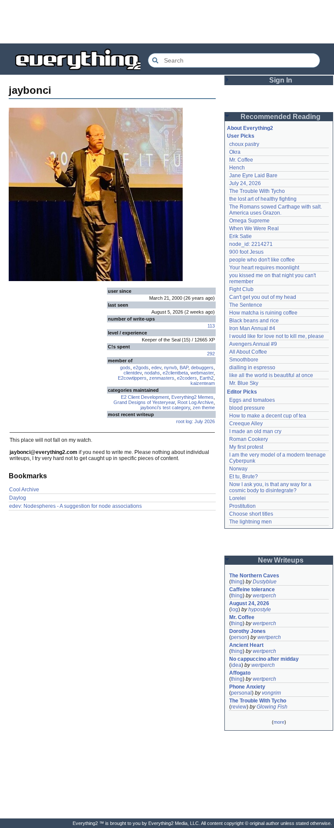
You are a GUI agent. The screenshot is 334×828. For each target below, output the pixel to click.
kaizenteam (202, 383)
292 (211, 353)
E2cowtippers (132, 378)
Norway (238, 469)
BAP (184, 367)
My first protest (246, 447)
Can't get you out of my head (262, 297)
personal (241, 693)
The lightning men (250, 522)
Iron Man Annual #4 (252, 328)
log (234, 609)
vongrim (271, 693)
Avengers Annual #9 (253, 344)
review (239, 707)
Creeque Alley (246, 424)
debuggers (202, 367)
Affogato (239, 673)
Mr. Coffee (241, 160)
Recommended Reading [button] (280, 116)
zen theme (204, 407)
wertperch (264, 596)
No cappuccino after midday (264, 659)
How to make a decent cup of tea (267, 416)
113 (211, 325)
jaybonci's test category (165, 407)
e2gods (141, 367)
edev (156, 367)
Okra (234, 152)
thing (237, 582)
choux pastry (244, 144)
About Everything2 (250, 128)
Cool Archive (24, 490)
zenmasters (161, 378)
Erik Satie (240, 236)
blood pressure (247, 408)
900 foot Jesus (246, 252)
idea (236, 665)
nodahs (152, 372)
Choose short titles (251, 514)
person (239, 637)
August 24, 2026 (249, 603)
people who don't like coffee (262, 260)
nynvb (170, 367)
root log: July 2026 (195, 421)
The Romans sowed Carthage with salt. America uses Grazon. (276, 210)
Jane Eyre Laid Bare (253, 175)
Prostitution (242, 506)
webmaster (202, 372)
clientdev (133, 372)
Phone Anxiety (247, 687)
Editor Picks (242, 392)
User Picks (240, 136)
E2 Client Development (145, 397)
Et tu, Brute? (243, 477)
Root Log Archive (195, 402)
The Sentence (245, 305)
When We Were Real (254, 228)
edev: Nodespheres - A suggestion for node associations (75, 506)
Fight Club (241, 289)
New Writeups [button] (281, 560)
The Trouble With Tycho (257, 191)
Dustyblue (265, 582)
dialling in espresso (252, 367)
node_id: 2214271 (251, 244)
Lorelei (237, 498)
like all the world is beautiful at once (271, 375)
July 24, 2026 (245, 183)
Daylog (17, 498)
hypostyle (259, 609)
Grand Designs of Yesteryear (144, 402)
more (279, 722)
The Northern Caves (254, 576)
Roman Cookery (248, 439)
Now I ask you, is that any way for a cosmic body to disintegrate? (271, 487)
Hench (237, 168)
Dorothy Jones (247, 631)
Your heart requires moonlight (264, 268)
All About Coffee (248, 352)
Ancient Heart (246, 645)
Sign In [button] (280, 80)
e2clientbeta (175, 372)
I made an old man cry (255, 431)
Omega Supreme (249, 221)
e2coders (187, 378)
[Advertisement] (167, 21)
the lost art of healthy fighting (263, 199)
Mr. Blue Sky (243, 383)
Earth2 (207, 378)
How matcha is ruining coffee (263, 313)
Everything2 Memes (192, 397)
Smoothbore (243, 360)
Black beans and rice (254, 321)
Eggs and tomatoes (252, 400)
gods (125, 367)
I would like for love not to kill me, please (276, 336)
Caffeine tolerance (252, 589)
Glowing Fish (272, 707)
